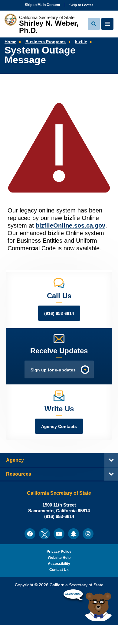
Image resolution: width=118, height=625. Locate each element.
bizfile (81, 42)
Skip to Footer (81, 5)
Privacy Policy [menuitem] (59, 551)
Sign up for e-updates (53, 370)
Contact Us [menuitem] (59, 570)
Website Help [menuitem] (59, 557)
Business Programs (45, 42)
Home (10, 42)
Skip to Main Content (42, 5)
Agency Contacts (59, 426)
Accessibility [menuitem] (59, 564)
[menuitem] (30, 533)
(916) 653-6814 (59, 313)
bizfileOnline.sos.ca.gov (70, 225)
